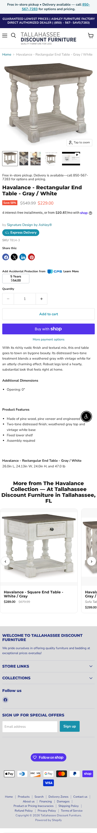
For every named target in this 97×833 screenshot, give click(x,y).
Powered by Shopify (48, 820)
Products (24, 797)
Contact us (80, 797)
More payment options (49, 339)
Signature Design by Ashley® (29, 225)
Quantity (8, 289)
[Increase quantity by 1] (41, 299)
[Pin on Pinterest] (31, 257)
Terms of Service (72, 811)
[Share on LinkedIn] (22, 257)
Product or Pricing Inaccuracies (33, 806)
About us (29, 801)
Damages (63, 801)
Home (6, 54)
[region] (48, 561)
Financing (45, 801)
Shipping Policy (68, 806)
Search (39, 797)
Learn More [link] (71, 271)
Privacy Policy (47, 811)
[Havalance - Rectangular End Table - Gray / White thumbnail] (71, 158)
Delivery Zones (58, 797)
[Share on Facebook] (5, 257)
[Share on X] (14, 257)
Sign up (69, 726)
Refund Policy (24, 811)
